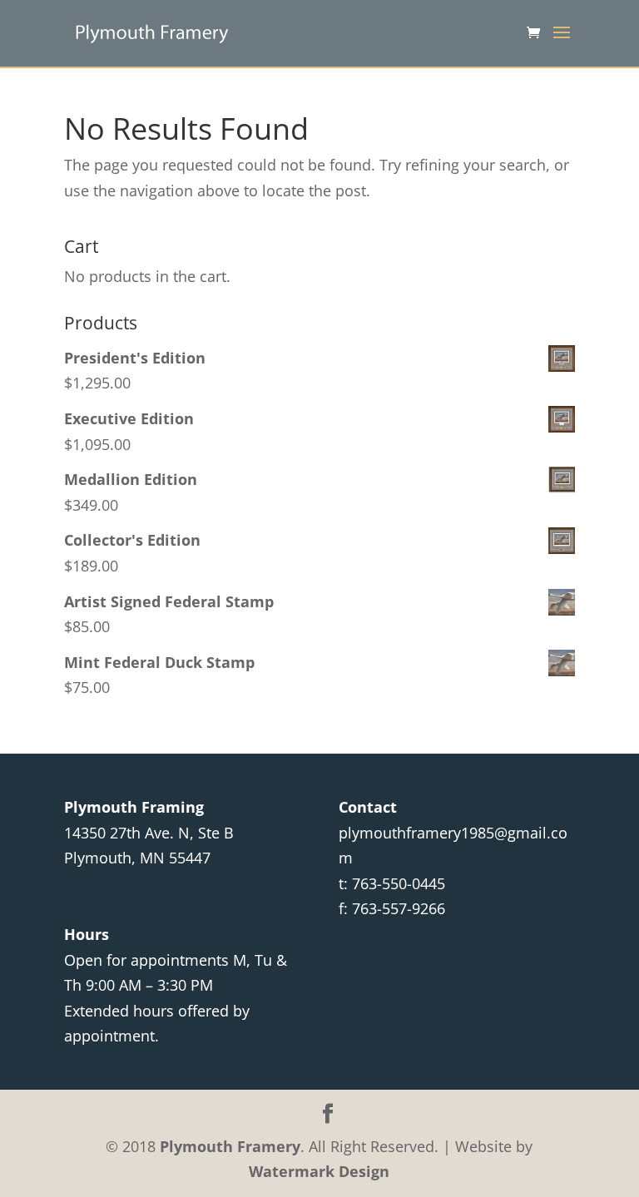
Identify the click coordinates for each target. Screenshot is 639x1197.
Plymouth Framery (230, 1146)
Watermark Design (319, 1171)
